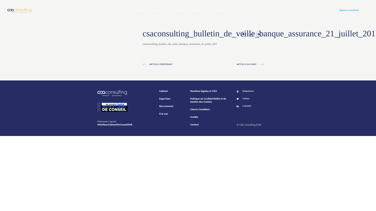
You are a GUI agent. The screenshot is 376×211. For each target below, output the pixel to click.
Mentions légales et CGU (203, 91)
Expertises (177, 10)
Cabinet (158, 10)
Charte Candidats (200, 110)
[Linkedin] (251, 34)
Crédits (194, 117)
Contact (194, 125)
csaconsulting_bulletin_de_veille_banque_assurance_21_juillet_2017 (180, 44)
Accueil (141, 10)
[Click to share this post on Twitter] (243, 34)
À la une (219, 10)
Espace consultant (349, 10)
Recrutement (199, 10)
